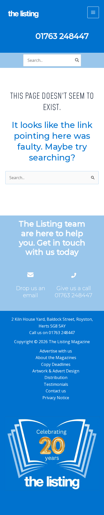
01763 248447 (73, 295)
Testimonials (56, 384)
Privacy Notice (55, 397)
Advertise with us (56, 351)
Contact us (56, 391)
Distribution (55, 377)
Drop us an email (30, 292)
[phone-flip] (73, 274)
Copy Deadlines (55, 364)
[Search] (77, 60)
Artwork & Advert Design (55, 371)
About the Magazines (56, 357)
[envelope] (30, 274)
